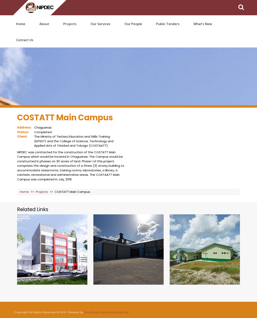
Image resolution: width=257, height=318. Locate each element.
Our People (133, 24)
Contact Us (24, 40)
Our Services (100, 24)
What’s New (203, 24)
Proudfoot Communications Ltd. (107, 312)
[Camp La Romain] (205, 249)
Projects (69, 24)
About (44, 24)
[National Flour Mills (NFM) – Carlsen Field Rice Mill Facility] (128, 249)
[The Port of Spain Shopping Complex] (52, 249)
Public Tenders (167, 24)
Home (20, 24)
